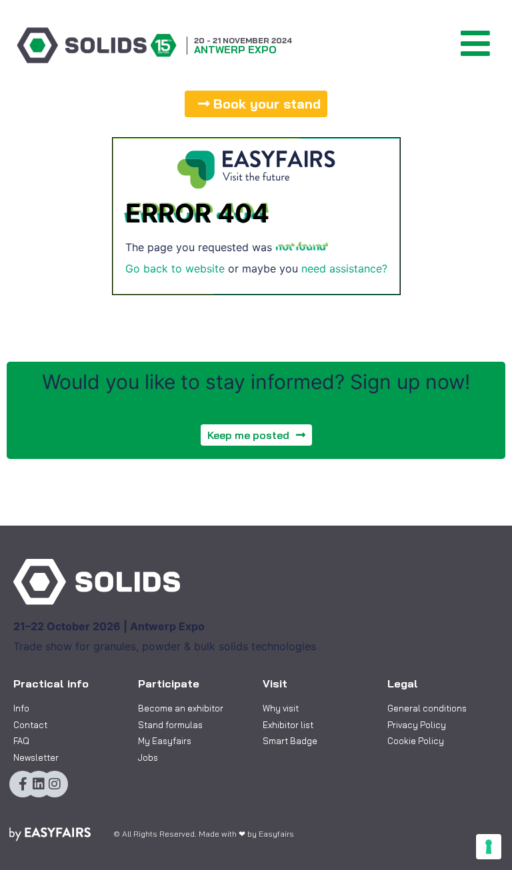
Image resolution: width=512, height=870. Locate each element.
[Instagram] (54, 784)
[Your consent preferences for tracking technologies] (488, 846)
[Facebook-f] (22, 784)
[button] (256, 104)
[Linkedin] (38, 784)
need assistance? (344, 268)
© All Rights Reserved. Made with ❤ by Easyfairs (203, 834)
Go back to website (175, 268)
